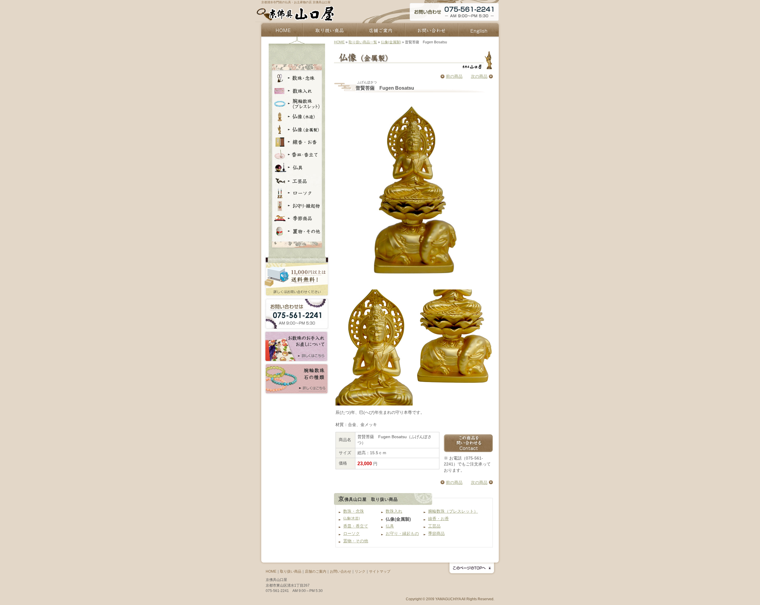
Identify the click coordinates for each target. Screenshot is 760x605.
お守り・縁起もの (402, 533)
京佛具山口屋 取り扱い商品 (368, 499)
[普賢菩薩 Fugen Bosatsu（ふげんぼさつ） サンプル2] (453, 347)
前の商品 (454, 76)
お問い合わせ (340, 571)
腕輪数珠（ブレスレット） (453, 511)
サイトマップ (379, 571)
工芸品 (434, 526)
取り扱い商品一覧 (363, 42)
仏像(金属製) (391, 42)
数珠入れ (394, 511)
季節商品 (436, 533)
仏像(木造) (351, 518)
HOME (339, 42)
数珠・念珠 (353, 511)
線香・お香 (438, 519)
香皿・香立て (355, 526)
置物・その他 (355, 541)
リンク (360, 571)
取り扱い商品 (290, 571)
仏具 (390, 526)
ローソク (351, 533)
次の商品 (479, 76)
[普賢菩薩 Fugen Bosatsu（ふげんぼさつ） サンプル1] (374, 347)
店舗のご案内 (315, 571)
